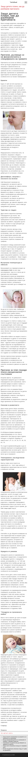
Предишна (4, 730)
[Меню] (25, 2)
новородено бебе (6, 270)
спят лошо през (6, 508)
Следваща (4, 725)
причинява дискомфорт (8, 188)
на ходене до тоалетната (9, 139)
